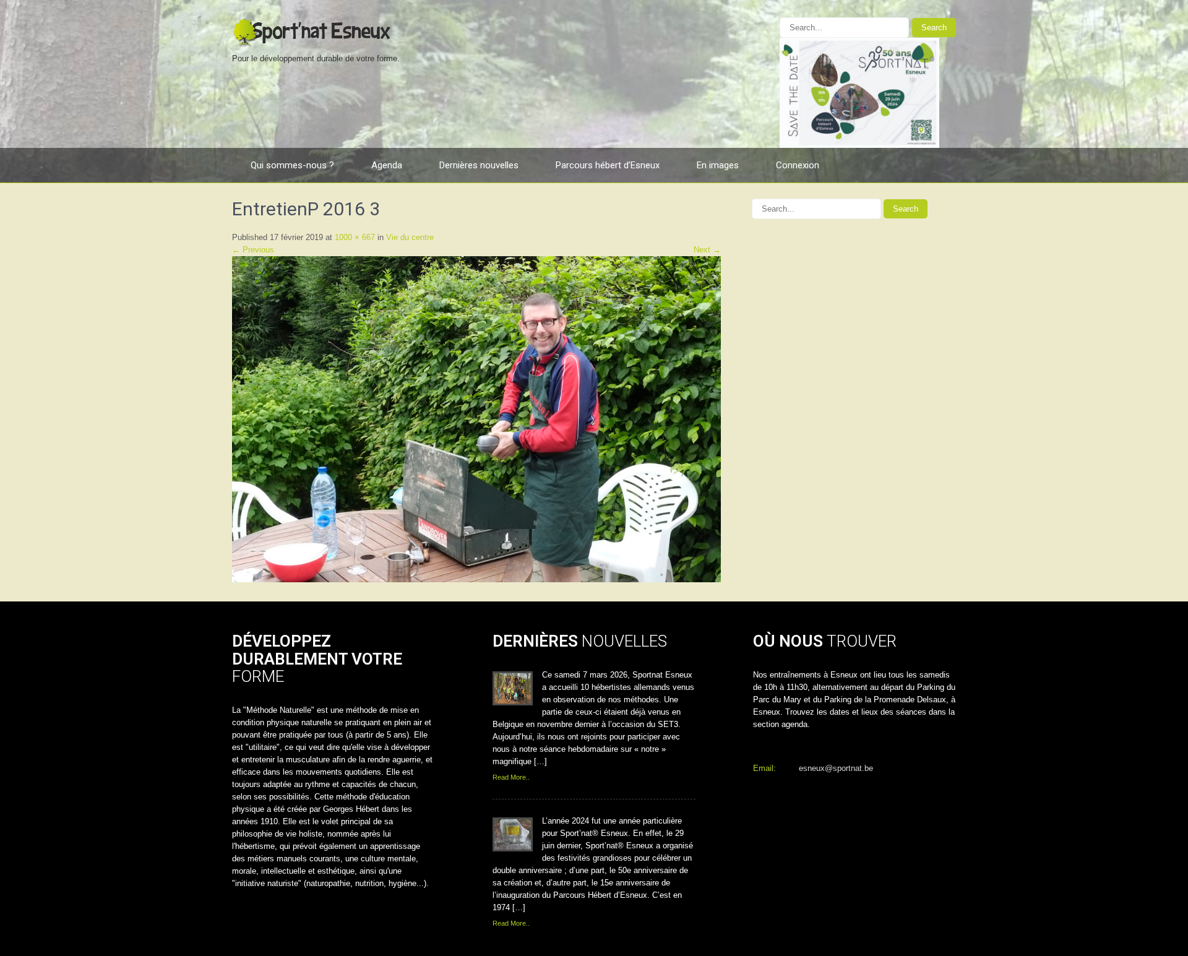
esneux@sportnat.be (836, 768)
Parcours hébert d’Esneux (608, 165)
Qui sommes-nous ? (292, 165)
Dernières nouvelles (479, 165)
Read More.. (511, 777)
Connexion (797, 165)
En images (718, 165)
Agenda (386, 165)
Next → (707, 249)
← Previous (253, 249)
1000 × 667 (355, 237)
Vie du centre (410, 237)
